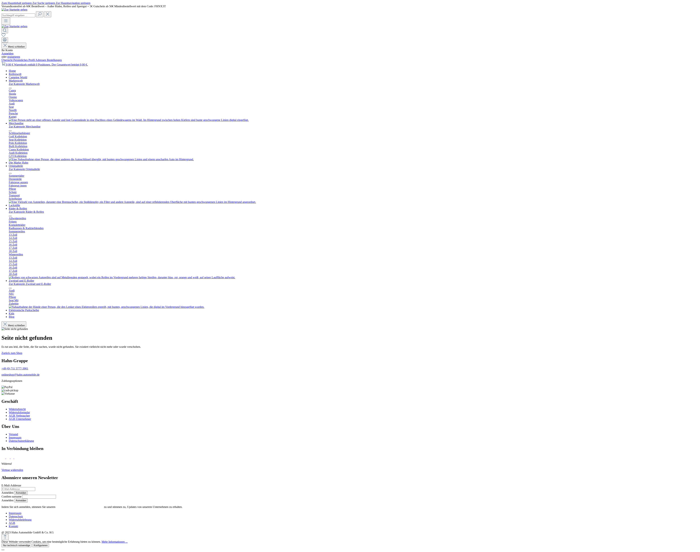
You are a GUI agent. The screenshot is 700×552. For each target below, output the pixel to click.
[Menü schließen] (10, 88)
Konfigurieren (41, 545)
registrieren (13, 56)
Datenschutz (16, 516)
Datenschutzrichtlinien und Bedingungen (79, 506)
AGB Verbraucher (19, 415)
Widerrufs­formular (19, 412)
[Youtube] (16, 457)
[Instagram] (8, 457)
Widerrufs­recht (17, 409)
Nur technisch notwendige (16, 545)
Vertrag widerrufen (12, 469)
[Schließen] (2, 549)
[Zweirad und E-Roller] (106, 306)
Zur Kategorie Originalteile (24, 169)
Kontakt (13, 526)
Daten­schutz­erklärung (21, 440)
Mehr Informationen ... (115, 541)
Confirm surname (11, 496)
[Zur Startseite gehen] (14, 9)
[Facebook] (3, 457)
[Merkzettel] (3, 35)
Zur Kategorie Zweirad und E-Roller (30, 283)
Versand (13, 434)
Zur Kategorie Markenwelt (24, 83)
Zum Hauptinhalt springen (16, 3)
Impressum (15, 437)
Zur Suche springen (44, 3)
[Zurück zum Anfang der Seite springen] (5, 537)
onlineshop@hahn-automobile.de (20, 374)
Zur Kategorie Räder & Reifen (26, 211)
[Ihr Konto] (4, 40)
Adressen (41, 60)
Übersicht (7, 60)
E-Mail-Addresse (11, 485)
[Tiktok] (12, 457)
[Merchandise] (101, 159)
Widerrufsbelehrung (20, 519)
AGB (12, 522)
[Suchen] (39, 14)
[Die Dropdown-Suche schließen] (47, 14)
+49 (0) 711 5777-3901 (14, 368)
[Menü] (5, 21)
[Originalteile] (132, 201)
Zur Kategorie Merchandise (24, 126)
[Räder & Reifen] (122, 277)
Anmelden (7, 53)
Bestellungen (54, 60)
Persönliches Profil (24, 60)
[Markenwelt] (129, 120)
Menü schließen (16, 46)
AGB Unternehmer (20, 418)
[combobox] (18, 15)
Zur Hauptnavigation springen (73, 3)
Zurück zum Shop (11, 353)
